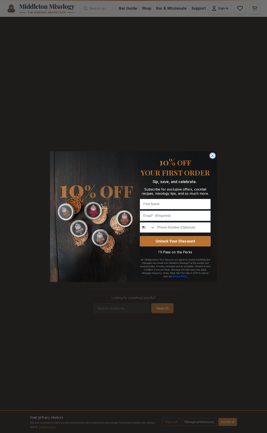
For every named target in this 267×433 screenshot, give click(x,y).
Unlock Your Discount (175, 241)
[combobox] (147, 227)
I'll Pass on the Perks (175, 252)
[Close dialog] (212, 155)
